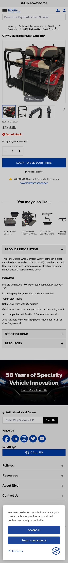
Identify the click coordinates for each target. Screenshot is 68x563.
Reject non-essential (34, 540)
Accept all (34, 530)
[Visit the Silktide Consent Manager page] (56, 551)
